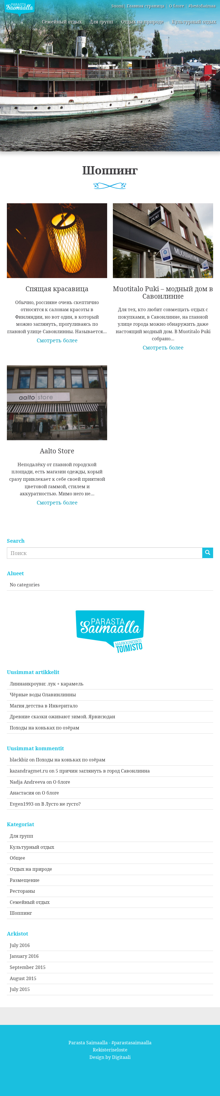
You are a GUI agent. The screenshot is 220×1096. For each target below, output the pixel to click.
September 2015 (28, 967)
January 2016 (24, 956)
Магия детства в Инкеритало (44, 706)
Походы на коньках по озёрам (44, 728)
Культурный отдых (194, 22)
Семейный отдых (62, 22)
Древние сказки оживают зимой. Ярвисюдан (62, 716)
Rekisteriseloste (110, 1050)
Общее (17, 858)
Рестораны (22, 891)
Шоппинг (21, 913)
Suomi (117, 6)
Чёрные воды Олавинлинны (43, 694)
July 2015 (20, 989)
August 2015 (23, 978)
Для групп (101, 22)
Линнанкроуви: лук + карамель (47, 684)
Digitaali (121, 1057)
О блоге (176, 6)
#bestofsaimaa (202, 6)
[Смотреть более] (57, 269)
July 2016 (20, 945)
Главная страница (145, 6)
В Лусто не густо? (61, 804)
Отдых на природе (142, 22)
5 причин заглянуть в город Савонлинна (103, 771)
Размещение (25, 880)
